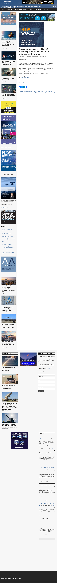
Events (3, 241)
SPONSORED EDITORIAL (6, 28)
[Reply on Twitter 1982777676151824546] (40, 482)
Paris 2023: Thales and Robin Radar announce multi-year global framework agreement (35, 91)
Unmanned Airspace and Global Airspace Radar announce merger (8, 63)
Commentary (4, 235)
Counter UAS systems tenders (7, 236)
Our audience (30, 9)
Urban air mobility (44, 56)
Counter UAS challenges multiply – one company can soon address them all (9, 425)
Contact (44, 9)
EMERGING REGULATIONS (6, 274)
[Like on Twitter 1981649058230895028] (44, 535)
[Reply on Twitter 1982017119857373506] (40, 518)
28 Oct (49, 438)
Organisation (40, 387)
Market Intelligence (9, 9)
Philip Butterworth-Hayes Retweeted (48, 467)
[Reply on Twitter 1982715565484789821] (40, 500)
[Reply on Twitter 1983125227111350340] (40, 464)
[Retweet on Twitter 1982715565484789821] (42, 500)
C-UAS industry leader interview (8, 231)
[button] (48, 9)
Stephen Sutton (44, 438)
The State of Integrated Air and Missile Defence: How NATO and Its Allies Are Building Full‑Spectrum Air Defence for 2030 (9, 406)
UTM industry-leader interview (7, 253)
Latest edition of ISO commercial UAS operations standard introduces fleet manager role (9, 288)
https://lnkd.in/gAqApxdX (26, 77)
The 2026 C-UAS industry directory (20, 9)
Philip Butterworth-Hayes (46, 448)
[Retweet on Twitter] (41, 467)
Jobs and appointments (6, 242)
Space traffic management (7, 244)
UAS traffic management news (36, 56)
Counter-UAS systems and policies (8, 238)
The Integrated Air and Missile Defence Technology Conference (9, 369)
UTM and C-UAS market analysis (8, 252)
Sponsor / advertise (38, 9)
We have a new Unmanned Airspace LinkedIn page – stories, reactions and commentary (8, 44)
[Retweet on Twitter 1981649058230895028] (42, 535)
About (3, 9)
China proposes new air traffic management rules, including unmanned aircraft (8, 308)
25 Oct (53, 505)
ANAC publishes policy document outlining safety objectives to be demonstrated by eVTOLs (9, 344)
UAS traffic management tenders (8, 247)
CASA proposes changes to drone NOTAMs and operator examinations (8, 326)
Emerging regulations (29, 56)
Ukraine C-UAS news (6, 249)
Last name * (40, 376)
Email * (39, 380)
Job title (39, 383)
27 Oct (53, 469)
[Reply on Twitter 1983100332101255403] (40, 445)
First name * (40, 373)
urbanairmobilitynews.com (46, 469)
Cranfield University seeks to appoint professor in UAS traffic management (41, 92)
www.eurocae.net (22, 82)
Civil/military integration (6, 233)
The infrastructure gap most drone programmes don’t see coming (8, 95)
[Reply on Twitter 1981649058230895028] (40, 535)
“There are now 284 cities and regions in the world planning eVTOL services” (8, 78)
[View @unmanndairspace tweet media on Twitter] (40, 461)
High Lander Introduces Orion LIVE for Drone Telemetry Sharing (8, 387)
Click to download (4, 207)
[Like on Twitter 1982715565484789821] (44, 500)
